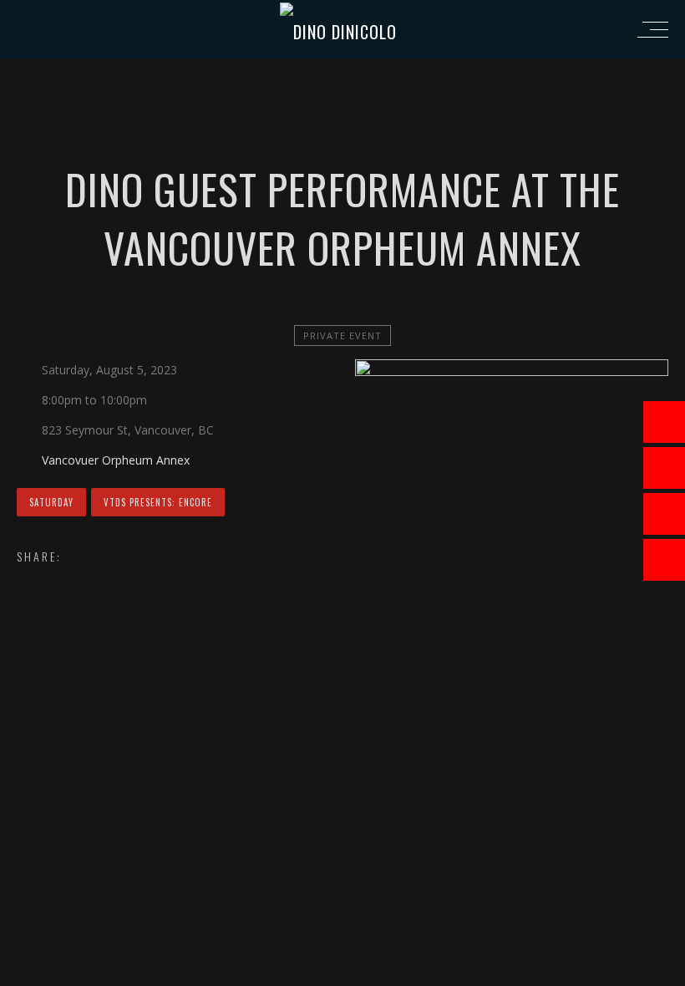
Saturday (51, 502)
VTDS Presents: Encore (158, 502)
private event (342, 335)
